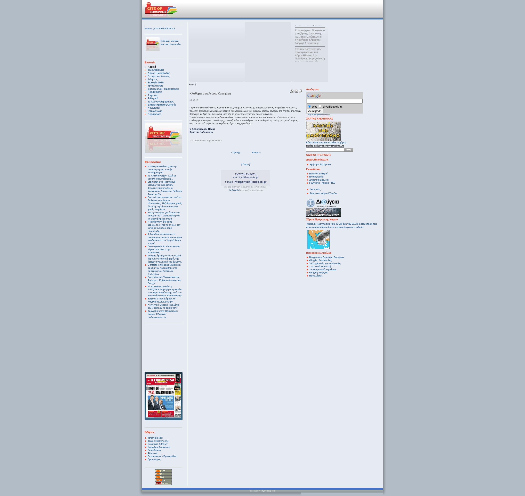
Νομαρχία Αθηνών (158, 444)
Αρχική (152, 66)
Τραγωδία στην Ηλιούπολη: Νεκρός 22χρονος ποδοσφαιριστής (163, 314)
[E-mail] (300, 90)
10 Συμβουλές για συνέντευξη (325, 263)
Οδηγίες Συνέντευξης (320, 260)
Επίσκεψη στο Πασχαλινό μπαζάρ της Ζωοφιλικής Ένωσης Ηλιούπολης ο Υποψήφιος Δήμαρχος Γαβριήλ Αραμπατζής (165, 188)
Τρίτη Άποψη (155, 85)
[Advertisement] (240, 9)
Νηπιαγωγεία (316, 176)
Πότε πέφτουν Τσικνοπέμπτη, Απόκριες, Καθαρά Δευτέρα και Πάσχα (164, 280)
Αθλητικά (153, 98)
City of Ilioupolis (314, 115)
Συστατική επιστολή (320, 266)
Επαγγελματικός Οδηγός (162, 104)
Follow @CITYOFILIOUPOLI (160, 28)
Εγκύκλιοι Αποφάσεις (159, 447)
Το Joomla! (234, 190)
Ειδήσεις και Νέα (170, 41)
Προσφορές (154, 114)
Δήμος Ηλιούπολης (159, 73)
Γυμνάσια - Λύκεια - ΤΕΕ (322, 183)
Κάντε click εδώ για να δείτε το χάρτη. (326, 142)
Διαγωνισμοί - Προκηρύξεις (163, 89)
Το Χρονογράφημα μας (160, 101)
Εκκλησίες (315, 189)
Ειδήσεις (153, 79)
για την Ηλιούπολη (171, 44)
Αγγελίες (153, 95)
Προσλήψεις (155, 92)
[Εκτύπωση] (295, 90)
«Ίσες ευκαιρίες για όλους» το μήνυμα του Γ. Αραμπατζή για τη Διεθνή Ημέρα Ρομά (164, 215)
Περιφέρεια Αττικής (159, 76)
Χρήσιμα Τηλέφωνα (320, 164)
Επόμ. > (256, 152)
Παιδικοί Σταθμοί (318, 173)
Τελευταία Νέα (156, 69)
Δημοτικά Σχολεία (319, 180)
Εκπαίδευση (154, 450)
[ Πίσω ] (245, 164)
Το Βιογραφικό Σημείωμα (323, 269)
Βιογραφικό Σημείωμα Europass (326, 257)
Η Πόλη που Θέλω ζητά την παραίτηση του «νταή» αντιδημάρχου (162, 169)
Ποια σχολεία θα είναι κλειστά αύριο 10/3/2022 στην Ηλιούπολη (164, 249)
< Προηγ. (236, 152)
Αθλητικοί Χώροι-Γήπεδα (323, 193)
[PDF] (291, 90)
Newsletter (154, 107)
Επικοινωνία (155, 111)
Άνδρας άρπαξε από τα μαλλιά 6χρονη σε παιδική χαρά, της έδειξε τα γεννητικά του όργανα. (165, 258)
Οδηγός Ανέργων (318, 272)
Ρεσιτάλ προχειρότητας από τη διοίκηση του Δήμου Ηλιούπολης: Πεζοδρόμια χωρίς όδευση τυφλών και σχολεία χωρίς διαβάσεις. (165, 203)
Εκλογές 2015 (156, 82)
